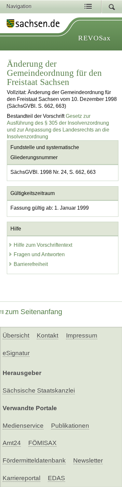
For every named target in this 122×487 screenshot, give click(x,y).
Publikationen (70, 425)
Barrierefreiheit (31, 264)
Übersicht (16, 335)
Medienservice (23, 425)
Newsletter (88, 460)
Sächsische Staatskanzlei (39, 390)
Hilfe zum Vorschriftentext (43, 245)
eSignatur (16, 353)
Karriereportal (21, 478)
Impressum (81, 335)
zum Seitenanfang (33, 312)
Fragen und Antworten (39, 254)
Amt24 (12, 442)
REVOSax (94, 38)
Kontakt (47, 335)
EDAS (56, 478)
